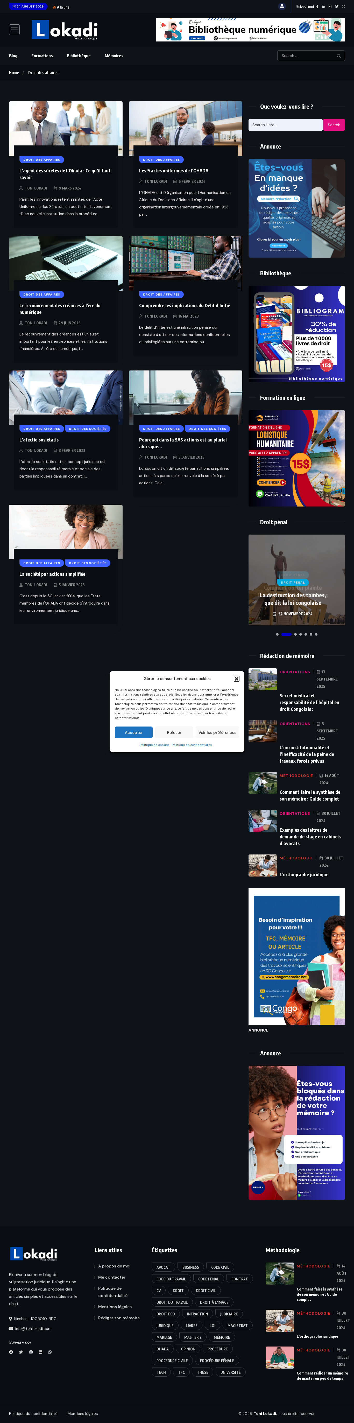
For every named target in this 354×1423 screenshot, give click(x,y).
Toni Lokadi (36, 188)
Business (190, 1267)
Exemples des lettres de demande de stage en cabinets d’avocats (310, 836)
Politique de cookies (154, 744)
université (231, 1372)
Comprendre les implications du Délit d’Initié (184, 305)
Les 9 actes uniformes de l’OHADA (173, 170)
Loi (212, 1325)
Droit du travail (172, 1302)
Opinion (188, 1349)
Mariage (164, 1337)
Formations (42, 55)
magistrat (238, 1325)
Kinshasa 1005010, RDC (34, 1318)
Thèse (202, 1372)
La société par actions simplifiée (52, 574)
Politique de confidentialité (192, 744)
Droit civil (206, 1290)
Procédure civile (172, 1360)
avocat (163, 1267)
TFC (181, 1372)
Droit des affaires (43, 72)
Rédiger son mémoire (119, 1318)
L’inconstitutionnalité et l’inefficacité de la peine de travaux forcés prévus (307, 754)
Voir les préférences (217, 732)
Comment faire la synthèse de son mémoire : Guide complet (319, 1294)
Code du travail (171, 1279)
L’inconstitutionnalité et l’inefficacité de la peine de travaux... (135, 7)
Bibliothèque (79, 55)
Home (14, 72)
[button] (236, 678)
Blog (13, 55)
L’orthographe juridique (304, 874)
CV (159, 1290)
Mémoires (114, 55)
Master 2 (193, 1337)
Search (334, 125)
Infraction (197, 1314)
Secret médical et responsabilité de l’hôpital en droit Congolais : (309, 702)
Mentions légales (115, 1306)
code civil (220, 1267)
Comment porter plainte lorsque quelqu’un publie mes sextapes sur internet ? (293, 595)
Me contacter (111, 1277)
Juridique (165, 1325)
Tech (161, 1372)
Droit (178, 1290)
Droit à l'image (214, 1302)
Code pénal (208, 1279)
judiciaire (229, 1314)
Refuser (174, 732)
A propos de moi (114, 1266)
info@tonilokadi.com (33, 1328)
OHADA (163, 1349)
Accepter (134, 732)
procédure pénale (217, 1360)
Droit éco (166, 1314)
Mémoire (222, 1337)
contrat (239, 1279)
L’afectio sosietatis (39, 440)
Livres (191, 1325)
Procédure (218, 1349)
